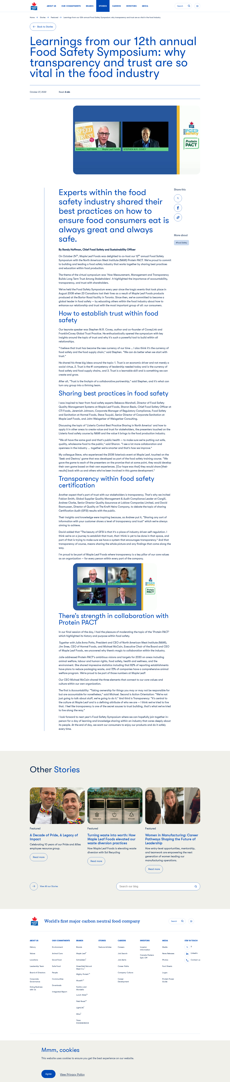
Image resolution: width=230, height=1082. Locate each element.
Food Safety (182, 243)
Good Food (56, 960)
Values (32, 953)
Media (164, 947)
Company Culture (125, 973)
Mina (78, 1014)
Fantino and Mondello (81, 988)
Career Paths (123, 966)
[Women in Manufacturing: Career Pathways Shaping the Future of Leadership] (172, 805)
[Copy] (178, 217)
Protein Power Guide (168, 980)
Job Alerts (122, 960)
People (55, 973)
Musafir (80, 980)
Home (32, 17)
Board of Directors (37, 973)
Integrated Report (59, 992)
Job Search (122, 953)
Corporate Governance (35, 980)
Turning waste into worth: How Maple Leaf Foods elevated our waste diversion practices (111, 839)
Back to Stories (45, 26)
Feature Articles (104, 947)
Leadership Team (37, 966)
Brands (79, 947)
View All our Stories (49, 886)
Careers (121, 947)
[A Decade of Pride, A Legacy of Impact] (57, 805)
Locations (34, 960)
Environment (57, 947)
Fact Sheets (167, 966)
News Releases (168, 953)
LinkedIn (194, 953)
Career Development (123, 980)
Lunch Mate (82, 995)
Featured (54, 17)
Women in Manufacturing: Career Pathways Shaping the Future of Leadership (171, 839)
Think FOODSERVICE (82, 1021)
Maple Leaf (81, 953)
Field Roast (81, 1001)
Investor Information (145, 948)
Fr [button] (197, 6)
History (33, 947)
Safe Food (56, 966)
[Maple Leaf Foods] (34, 6)
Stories (43, 17)
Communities (57, 979)
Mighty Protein (83, 974)
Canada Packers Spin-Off (147, 956)
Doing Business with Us (36, 988)
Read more (38, 857)
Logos (164, 973)
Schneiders (81, 960)
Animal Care (57, 953)
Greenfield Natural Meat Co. (84, 967)
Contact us (195, 960)
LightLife (80, 1007)
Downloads (56, 985)
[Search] (196, 886)
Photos (165, 960)
